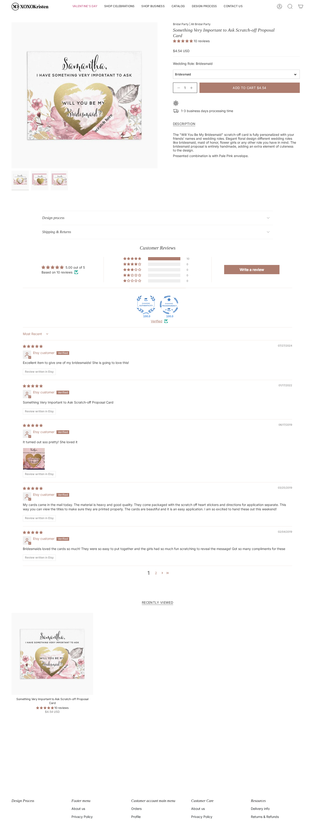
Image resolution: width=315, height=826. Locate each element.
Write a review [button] (252, 269)
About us (78, 809)
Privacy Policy (82, 817)
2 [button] (156, 573)
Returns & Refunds (265, 817)
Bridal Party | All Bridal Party (192, 24)
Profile (136, 817)
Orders (136, 809)
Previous (11, 95)
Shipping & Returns (56, 232)
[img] (33, 346)
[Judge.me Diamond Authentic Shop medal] (146, 305)
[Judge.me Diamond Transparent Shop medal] (169, 305)
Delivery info (260, 809)
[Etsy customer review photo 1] (34, 459)
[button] (85, 6)
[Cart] (300, 6)
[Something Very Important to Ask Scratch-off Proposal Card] (52, 654)
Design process (53, 218)
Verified (156, 321)
